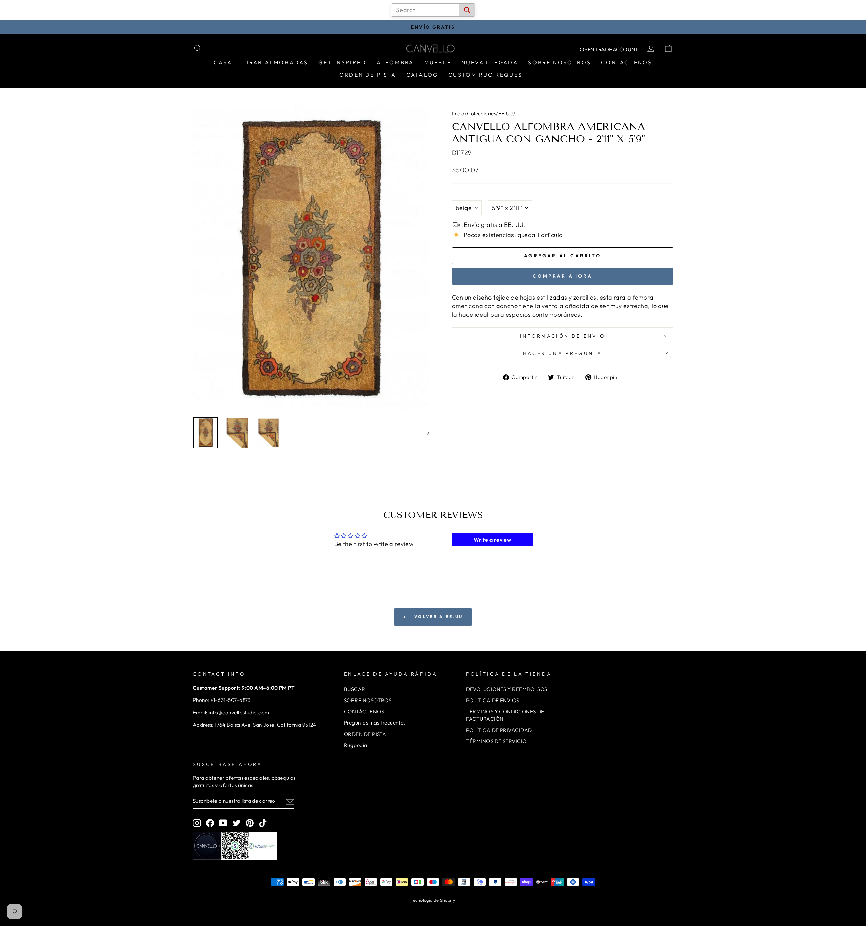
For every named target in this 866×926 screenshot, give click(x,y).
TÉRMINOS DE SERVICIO (496, 741)
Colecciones (481, 113)
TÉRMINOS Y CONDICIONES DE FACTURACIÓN (505, 715)
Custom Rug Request (487, 74)
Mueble (437, 62)
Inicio (458, 113)
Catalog (422, 74)
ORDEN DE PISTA (365, 734)
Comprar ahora (562, 276)
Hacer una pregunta (562, 353)
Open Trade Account (609, 49)
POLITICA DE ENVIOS (492, 700)
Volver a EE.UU (437, 616)
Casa (223, 62)
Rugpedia (355, 745)
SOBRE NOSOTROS (367, 700)
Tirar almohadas (275, 62)
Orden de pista (367, 74)
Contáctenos (626, 62)
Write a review (492, 539)
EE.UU (505, 113)
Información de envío (562, 336)
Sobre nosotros (559, 62)
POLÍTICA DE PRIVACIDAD (499, 730)
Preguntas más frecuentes (375, 722)
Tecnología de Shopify (433, 900)
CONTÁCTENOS (364, 711)
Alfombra (395, 62)
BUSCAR (354, 689)
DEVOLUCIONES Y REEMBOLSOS (506, 689)
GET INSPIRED (342, 62)
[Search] (467, 10)
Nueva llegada (489, 62)
